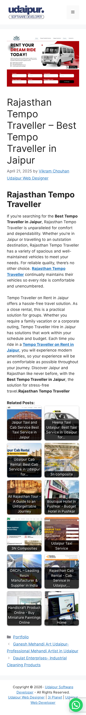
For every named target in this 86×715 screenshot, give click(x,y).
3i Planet (55, 697)
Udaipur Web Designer (26, 697)
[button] (76, 705)
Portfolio (21, 637)
